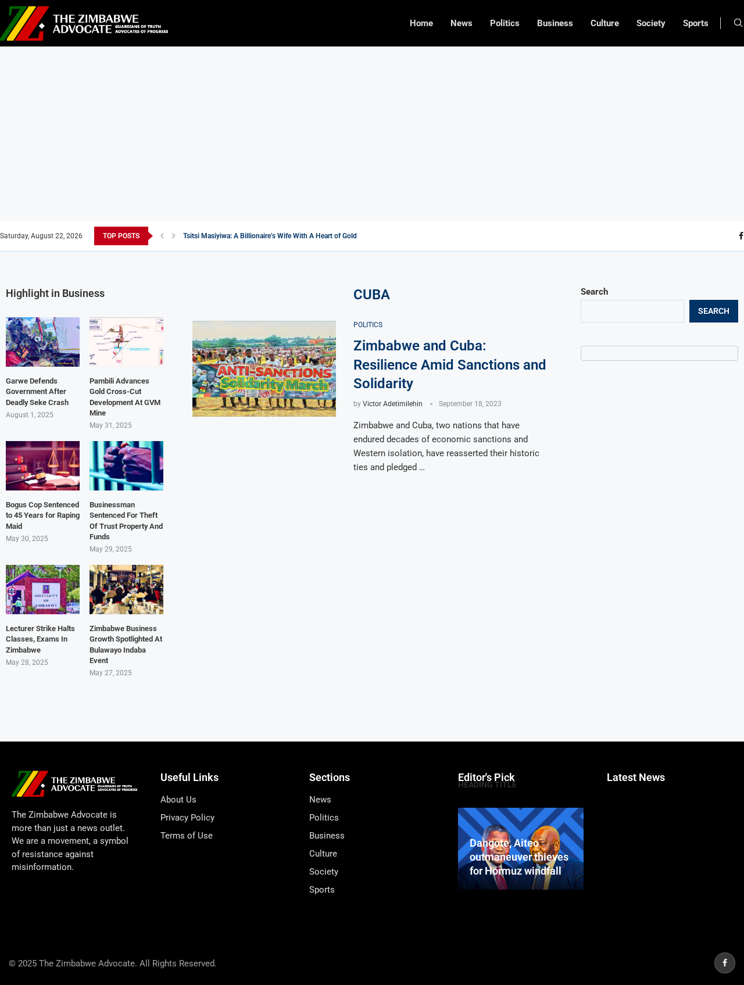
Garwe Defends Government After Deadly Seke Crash (37, 391)
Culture (605, 23)
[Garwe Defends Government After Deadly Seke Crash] (43, 342)
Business (555, 23)
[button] (162, 236)
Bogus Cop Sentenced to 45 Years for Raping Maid (43, 515)
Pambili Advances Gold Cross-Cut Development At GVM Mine (125, 397)
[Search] (738, 23)
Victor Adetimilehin (393, 404)
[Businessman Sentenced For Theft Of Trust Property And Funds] (126, 465)
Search (594, 291)
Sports (696, 23)
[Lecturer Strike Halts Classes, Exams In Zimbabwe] (43, 589)
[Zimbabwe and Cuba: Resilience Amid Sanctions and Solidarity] (264, 369)
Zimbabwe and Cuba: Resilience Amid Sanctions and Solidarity (449, 365)
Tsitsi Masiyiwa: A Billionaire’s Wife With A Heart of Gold (270, 236)
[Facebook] (741, 236)
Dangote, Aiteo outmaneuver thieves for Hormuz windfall (519, 857)
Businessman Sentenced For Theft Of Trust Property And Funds (126, 520)
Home (421, 23)
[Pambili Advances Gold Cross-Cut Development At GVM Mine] (126, 342)
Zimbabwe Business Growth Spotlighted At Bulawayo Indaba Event (126, 644)
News (461, 23)
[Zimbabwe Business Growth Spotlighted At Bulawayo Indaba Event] (126, 589)
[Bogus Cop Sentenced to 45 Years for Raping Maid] (43, 465)
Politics (505, 23)
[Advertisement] (372, 133)
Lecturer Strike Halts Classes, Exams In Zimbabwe (40, 639)
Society (651, 23)
